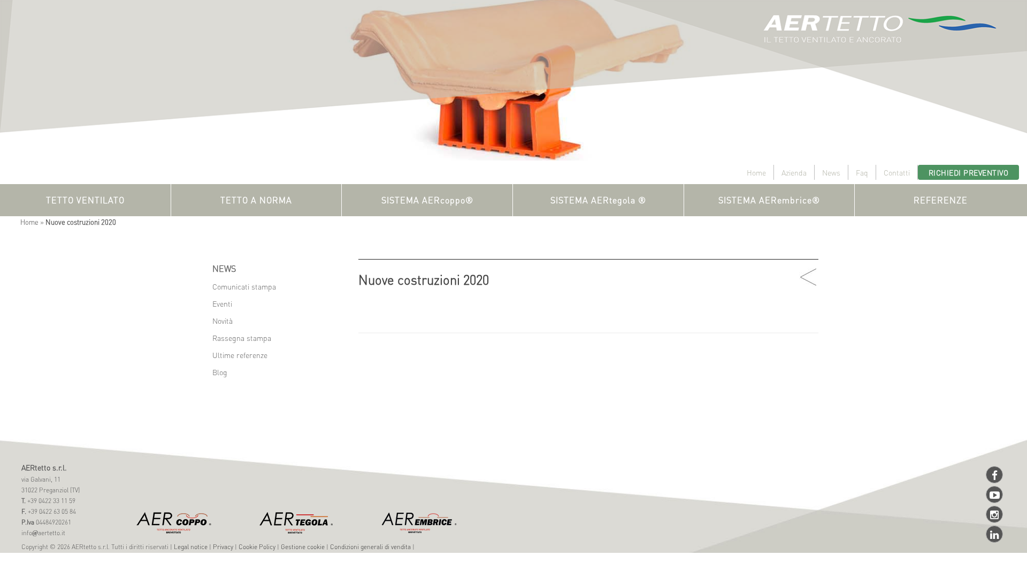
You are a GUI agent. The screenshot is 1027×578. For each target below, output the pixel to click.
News (831, 172)
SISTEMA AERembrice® (769, 200)
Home (756, 172)
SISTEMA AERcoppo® (427, 200)
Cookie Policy (257, 547)
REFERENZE (941, 200)
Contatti (897, 172)
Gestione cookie (303, 547)
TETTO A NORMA (256, 200)
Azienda (794, 172)
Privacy (223, 547)
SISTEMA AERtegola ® (598, 200)
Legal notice (191, 547)
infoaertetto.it (43, 533)
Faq (862, 172)
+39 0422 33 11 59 (50, 501)
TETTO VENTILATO (85, 200)
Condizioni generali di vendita (370, 547)
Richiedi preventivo (969, 172)
